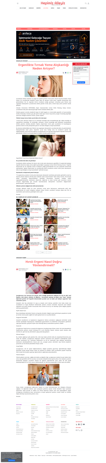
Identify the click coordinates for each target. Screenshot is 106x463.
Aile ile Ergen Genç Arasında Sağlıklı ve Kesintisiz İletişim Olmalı (36, 235)
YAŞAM (58, 8)
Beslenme (33, 411)
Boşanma (18, 413)
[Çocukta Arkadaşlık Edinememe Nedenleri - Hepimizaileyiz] (23, 220)
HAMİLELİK (31, 8)
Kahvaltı (32, 427)
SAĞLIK (52, 8)
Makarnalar (33, 437)
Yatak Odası (63, 427)
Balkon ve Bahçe (64, 430)
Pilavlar (32, 434)
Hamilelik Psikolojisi (34, 417)
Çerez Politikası (73, 455)
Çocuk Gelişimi (63, 417)
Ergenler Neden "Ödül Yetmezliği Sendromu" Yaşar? (36, 243)
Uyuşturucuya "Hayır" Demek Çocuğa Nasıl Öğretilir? (36, 226)
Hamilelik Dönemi (34, 406)
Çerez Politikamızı (8, 458)
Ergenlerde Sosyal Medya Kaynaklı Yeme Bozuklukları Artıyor (36, 201)
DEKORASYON (83, 8)
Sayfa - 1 (43, 252)
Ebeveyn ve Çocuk (19, 411)
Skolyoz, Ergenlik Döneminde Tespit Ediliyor (64, 235)
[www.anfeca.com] (53, 44)
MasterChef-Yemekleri (35, 447)
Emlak (17, 424)
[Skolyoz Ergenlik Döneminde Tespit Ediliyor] (50, 237)
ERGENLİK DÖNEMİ (34, 204)
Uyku (47, 413)
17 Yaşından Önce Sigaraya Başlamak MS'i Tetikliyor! (63, 226)
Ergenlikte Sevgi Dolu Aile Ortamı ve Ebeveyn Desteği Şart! (36, 210)
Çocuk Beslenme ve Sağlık (65, 410)
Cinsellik (32, 413)
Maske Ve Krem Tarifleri (50, 424)
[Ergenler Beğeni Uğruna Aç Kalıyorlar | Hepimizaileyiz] (23, 202)
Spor (32, 415)
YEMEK (64, 8)
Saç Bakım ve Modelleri (50, 425)
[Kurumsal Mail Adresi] (77, 430)
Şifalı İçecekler (33, 442)
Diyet (77, 410)
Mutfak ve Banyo (64, 429)
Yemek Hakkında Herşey (35, 430)
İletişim (39, 455)
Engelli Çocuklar (64, 406)
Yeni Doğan (48, 410)
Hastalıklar (78, 408)
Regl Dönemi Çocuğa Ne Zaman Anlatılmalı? (63, 200)
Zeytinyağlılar (33, 435)
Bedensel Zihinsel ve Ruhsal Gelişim (52, 406)
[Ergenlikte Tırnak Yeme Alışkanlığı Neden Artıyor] (50, 245)
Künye (36, 455)
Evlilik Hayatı (18, 408)
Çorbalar (32, 439)
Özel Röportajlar (19, 432)
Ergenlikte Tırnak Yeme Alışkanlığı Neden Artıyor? (63, 243)
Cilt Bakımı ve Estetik (50, 427)
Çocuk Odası (63, 425)
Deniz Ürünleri (33, 444)
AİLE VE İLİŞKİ (23, 8)
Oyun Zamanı (48, 417)
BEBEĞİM (38, 8)
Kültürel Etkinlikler (19, 430)
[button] (17, 3)
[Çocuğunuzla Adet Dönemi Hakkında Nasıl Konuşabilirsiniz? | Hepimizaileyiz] (50, 202)
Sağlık (47, 411)
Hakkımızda (32, 455)
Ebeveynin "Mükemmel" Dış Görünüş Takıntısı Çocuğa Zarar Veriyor (63, 210)
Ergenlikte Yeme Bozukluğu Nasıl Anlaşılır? (63, 218)
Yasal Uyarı (43, 455)
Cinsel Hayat (18, 406)
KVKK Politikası (49, 455)
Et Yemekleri (33, 425)
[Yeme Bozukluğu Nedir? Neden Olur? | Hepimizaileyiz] (50, 220)
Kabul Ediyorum (12, 460)
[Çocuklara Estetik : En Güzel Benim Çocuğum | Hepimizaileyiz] (50, 211)
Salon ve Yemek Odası (65, 424)
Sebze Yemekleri (34, 432)
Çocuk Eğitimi (63, 413)
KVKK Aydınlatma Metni (57, 455)
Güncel (17, 427)
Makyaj (47, 429)
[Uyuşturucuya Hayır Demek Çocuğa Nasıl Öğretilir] (23, 228)
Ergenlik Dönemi (64, 411)
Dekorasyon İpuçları (64, 432)
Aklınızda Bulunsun (19, 429)
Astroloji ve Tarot (19, 434)
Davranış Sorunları (64, 408)
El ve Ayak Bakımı (49, 432)
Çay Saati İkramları (34, 424)
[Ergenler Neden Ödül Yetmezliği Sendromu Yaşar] (23, 245)
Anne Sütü (48, 408)
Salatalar (32, 445)
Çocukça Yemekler (34, 440)
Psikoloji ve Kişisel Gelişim (80, 411)
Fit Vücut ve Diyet (49, 430)
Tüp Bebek (33, 418)
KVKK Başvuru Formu (66, 455)
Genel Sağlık (78, 413)
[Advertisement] (53, 18)
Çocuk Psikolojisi (64, 415)
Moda (47, 434)
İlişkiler (17, 410)
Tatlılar (32, 429)
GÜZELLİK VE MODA (73, 8)
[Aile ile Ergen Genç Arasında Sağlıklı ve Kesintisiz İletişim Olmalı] (23, 237)
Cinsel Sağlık (78, 415)
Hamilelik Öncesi (34, 408)
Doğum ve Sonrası (34, 410)
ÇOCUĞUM (45, 8)
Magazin (17, 425)
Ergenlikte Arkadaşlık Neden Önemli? (36, 218)
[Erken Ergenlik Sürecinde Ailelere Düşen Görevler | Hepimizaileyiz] (23, 211)
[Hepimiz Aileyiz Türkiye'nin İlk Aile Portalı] (53, 3)
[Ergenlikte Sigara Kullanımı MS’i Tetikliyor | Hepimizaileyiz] (50, 228)
